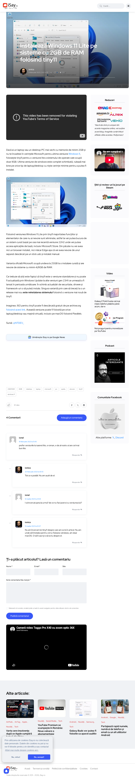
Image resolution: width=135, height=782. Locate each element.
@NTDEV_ (18, 322)
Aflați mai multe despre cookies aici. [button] (21, 750)
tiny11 (80, 389)
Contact (94, 768)
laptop (38, 389)
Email (37, 566)
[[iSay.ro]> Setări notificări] (6, 771)
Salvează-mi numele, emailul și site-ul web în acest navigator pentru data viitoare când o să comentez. (44, 608)
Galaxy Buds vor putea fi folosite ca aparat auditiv (83, 732)
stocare (72, 389)
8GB (20, 389)
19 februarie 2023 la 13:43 (28, 442)
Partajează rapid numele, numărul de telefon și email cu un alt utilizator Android (114, 731)
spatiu (63, 389)
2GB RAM (11, 389)
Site (64, 566)
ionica (28, 467)
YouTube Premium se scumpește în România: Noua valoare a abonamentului (50, 729)
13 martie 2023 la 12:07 (33, 526)
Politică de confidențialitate (64, 768)
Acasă (27, 768)
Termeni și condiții (41, 768)
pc (56, 389)
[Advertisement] (47, 362)
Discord (119, 437)
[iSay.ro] (10, 6)
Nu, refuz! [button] (15, 757)
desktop (29, 389)
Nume (9, 566)
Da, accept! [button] (39, 757)
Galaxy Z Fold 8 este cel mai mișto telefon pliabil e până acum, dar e (107, 304)
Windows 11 (74, 153)
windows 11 (11, 394)
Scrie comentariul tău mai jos (18, 580)
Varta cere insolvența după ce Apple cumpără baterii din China (19, 733)
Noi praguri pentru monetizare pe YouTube (109, 329)
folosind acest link (15, 309)
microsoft (48, 389)
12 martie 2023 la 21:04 (33, 499)
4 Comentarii (13, 417)
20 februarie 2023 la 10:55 (34, 472)
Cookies (84, 768)
